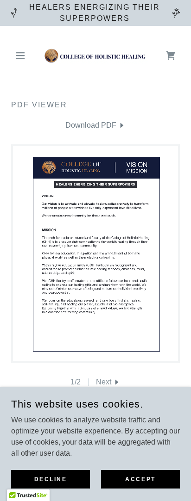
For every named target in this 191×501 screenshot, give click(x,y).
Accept (140, 479)
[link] (95, 55)
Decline (50, 479)
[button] (24, 55)
